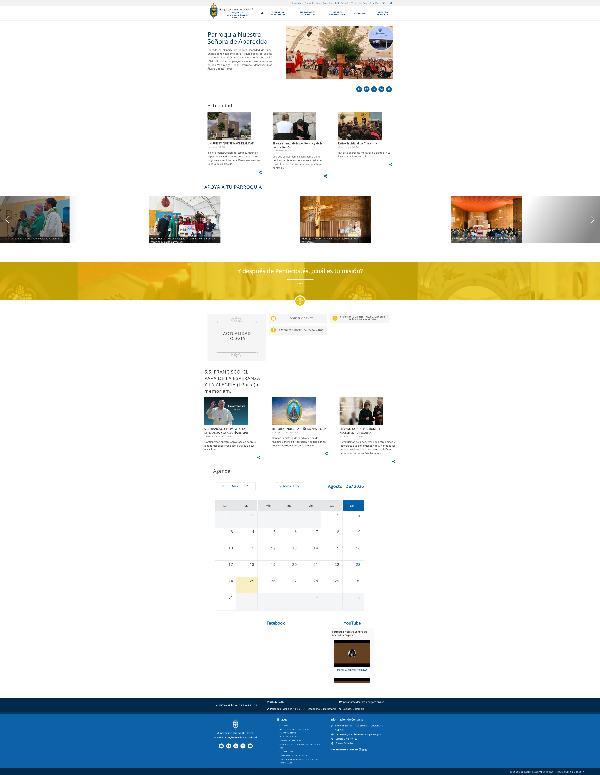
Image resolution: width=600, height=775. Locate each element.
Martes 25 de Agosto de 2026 (352, 669)
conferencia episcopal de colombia (300, 744)
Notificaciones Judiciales (295, 729)
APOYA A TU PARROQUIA (233, 187)
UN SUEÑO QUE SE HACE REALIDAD (231, 143)
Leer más (300, 283)
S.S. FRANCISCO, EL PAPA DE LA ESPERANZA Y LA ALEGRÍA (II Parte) (226, 431)
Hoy (296, 486)
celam (283, 748)
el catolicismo (288, 733)
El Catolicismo (312, 3)
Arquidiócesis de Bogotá (335, 3)
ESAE (384, 3)
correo (284, 725)
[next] (248, 486)
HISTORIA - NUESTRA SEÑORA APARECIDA (299, 429)
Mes (235, 486)
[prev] (223, 486)
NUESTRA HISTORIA (382, 13)
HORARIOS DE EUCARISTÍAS (308, 13)
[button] (593, 219)
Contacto (297, 3)
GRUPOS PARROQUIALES (338, 13)
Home (262, 13)
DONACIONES (361, 13)
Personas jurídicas (290, 740)
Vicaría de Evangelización (364, 3)
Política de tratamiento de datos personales (299, 761)
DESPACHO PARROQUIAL (278, 13)
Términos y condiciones (293, 755)
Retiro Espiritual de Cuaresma (357, 143)
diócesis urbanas (289, 737)
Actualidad (220, 105)
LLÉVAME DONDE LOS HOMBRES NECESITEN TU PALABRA (361, 431)
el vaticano (286, 752)
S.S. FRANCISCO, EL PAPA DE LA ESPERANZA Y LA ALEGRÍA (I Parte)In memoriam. (232, 381)
